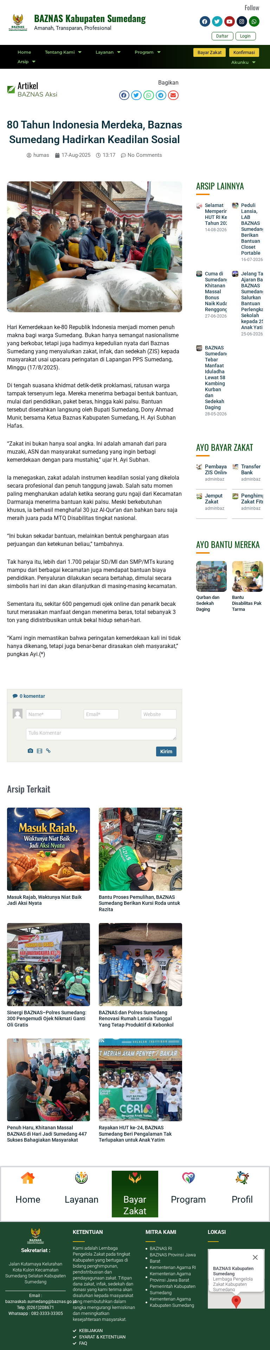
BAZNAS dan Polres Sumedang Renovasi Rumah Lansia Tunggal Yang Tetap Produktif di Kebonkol (136, 1019)
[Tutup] (255, 1257)
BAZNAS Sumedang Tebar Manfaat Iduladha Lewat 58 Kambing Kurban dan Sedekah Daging (217, 377)
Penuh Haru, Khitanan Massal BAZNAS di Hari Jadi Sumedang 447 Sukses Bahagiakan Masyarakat (47, 1134)
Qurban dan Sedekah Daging (207, 603)
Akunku (240, 62)
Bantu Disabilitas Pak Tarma (247, 603)
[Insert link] (49, 750)
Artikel (28, 85)
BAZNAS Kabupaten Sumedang (90, 18)
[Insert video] (40, 750)
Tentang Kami (60, 52)
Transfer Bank (251, 469)
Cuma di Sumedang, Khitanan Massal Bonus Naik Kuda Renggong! (217, 291)
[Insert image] (31, 750)
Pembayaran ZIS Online (219, 469)
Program (144, 52)
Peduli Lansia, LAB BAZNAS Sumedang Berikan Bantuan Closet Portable (253, 229)
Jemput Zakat (214, 499)
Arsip (23, 61)
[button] (124, 95)
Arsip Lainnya (220, 185)
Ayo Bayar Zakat (224, 447)
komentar (32, 696)
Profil (242, 1199)
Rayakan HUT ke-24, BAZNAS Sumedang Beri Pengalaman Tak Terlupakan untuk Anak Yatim (135, 1134)
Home (24, 52)
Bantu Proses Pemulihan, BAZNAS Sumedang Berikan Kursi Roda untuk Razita (139, 903)
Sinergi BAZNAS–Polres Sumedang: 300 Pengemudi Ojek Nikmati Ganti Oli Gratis (46, 1019)
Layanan (105, 52)
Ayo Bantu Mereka (228, 544)
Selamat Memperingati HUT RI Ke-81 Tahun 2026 (221, 214)
